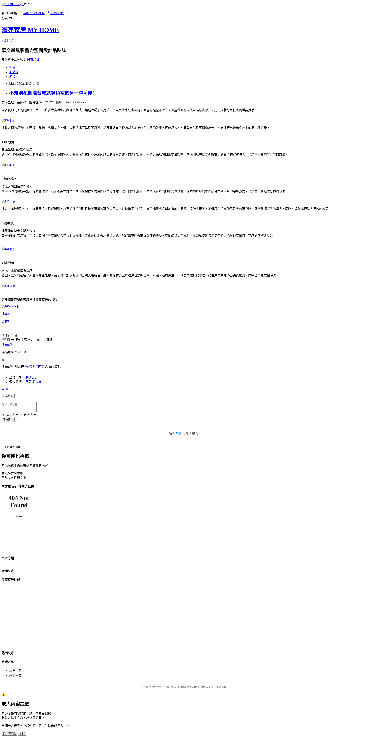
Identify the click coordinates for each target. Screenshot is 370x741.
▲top (5, 388)
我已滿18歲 (9, 733)
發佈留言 (8, 419)
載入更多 (8, 396)
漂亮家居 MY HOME (30, 29)
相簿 (12, 67)
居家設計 (33, 59)
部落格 (13, 72)
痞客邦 (29, 366)
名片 (12, 76)
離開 (22, 733)
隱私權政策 (206, 687)
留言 (38, 366)
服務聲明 (222, 687)
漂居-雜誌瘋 (33, 382)
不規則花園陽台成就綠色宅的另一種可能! (51, 93)
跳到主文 (8, 40)
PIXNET (156, 687)
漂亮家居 (8, 344)
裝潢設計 (31, 377)
